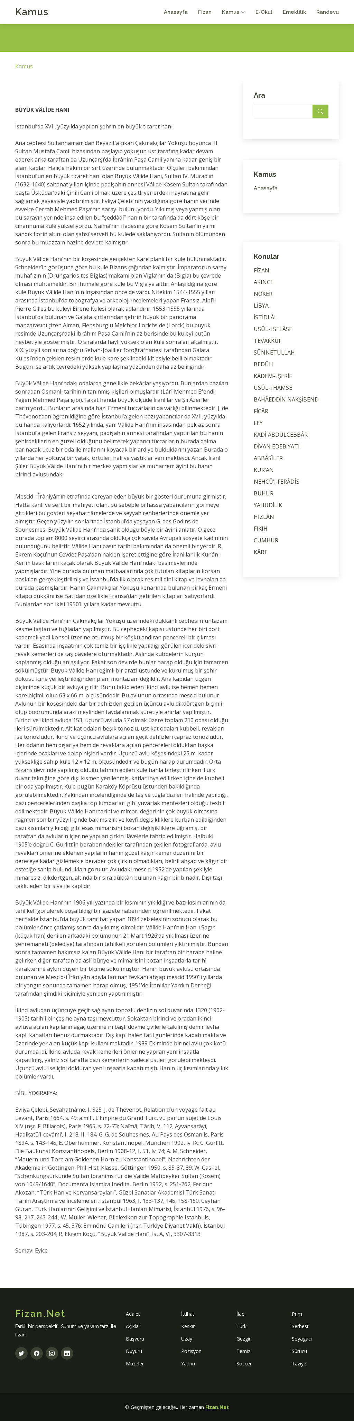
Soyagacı (302, 1338)
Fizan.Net (217, 1407)
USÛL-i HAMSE (273, 388)
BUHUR (263, 493)
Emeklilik (294, 12)
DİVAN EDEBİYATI (277, 446)
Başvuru (135, 1338)
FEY (258, 423)
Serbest (300, 1326)
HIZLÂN (264, 517)
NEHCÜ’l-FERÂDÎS (276, 481)
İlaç (240, 1314)
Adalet (133, 1314)
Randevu (327, 12)
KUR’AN (264, 470)
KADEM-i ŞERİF (273, 376)
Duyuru (134, 1351)
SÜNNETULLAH (274, 352)
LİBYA (261, 305)
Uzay (186, 1338)
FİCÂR (261, 411)
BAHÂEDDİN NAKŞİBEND (286, 399)
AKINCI (263, 282)
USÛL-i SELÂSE (273, 329)
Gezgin (244, 1338)
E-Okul (263, 12)
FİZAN (261, 270)
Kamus (31, 12)
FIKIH (261, 528)
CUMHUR (266, 540)
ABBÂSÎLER (268, 458)
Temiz (243, 1351)
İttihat (187, 1314)
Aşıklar (133, 1326)
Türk (241, 1326)
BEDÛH (263, 364)
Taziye (299, 1363)
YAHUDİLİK (268, 505)
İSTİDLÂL (265, 317)
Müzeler (135, 1363)
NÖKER (263, 294)
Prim (297, 1314)
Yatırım (189, 1363)
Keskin (188, 1326)
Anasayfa (176, 12)
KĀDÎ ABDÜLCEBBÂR (281, 434)
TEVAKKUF (267, 341)
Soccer (244, 1363)
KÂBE (261, 552)
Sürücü (299, 1351)
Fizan (205, 12)
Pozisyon (191, 1351)
